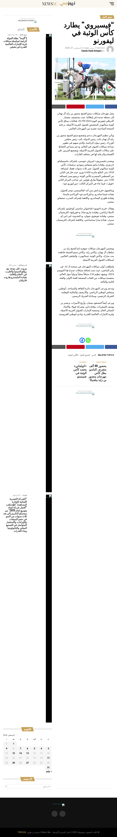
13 (27, 753)
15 (13, 753)
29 (13, 763)
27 (27, 763)
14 (20, 753)
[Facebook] (82, 340)
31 (48, 767)
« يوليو (49, 771)
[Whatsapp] (88, 340)
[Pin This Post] (75, 107)
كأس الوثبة (72, 355)
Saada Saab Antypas (91, 51)
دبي (93, 355)
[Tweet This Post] (95, 107)
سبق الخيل (84, 355)
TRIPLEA (22, 832)
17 (48, 758)
